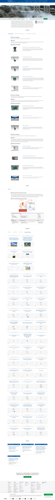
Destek (37, 482)
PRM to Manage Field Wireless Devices (14, 359)
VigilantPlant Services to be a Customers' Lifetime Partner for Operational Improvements (41, 429)
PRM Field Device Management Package (27, 348)
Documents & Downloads (39, 484)
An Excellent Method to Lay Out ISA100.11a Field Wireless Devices (13, 370)
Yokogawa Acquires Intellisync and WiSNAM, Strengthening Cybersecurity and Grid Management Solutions (14, 447)
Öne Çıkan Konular (33, 482)
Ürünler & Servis (21, 482)
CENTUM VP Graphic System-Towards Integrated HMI (14, 335)
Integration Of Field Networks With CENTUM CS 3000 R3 (41, 288)
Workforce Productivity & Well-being (16, 484)
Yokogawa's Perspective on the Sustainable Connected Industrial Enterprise (27, 264)
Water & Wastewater (10, 490)
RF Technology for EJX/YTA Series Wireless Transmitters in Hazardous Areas (41, 323)
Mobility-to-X (9, 492)
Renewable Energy (10, 486)
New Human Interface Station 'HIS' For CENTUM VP (41, 335)
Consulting (20, 486)
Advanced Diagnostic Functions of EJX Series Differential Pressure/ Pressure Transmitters (41, 311)
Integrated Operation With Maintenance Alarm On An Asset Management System (41, 393)
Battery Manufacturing (10, 491)
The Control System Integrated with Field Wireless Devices (14, 428)
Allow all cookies (48, 494)
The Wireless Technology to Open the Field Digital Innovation (27, 428)
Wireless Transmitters (25, 66)
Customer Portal (38, 487)
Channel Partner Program (38, 489)
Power (8, 485)
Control (20, 484)
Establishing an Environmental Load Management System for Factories (14, 381)
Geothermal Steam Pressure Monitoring (14, 252)
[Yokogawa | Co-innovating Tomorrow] (10, 1)
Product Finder (38, 486)
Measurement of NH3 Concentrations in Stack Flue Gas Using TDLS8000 (27, 252)
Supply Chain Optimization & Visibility (16, 491)
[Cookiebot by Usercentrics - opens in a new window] (5, 498)
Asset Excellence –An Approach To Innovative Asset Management (27, 370)
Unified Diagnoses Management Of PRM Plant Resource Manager (27, 359)
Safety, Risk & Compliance (15, 485)
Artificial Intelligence (33, 489)
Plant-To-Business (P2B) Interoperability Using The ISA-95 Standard (41, 405)
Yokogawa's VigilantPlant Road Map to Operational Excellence (14, 264)
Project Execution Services (21, 487)
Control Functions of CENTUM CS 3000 (14, 287)
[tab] (10, 34)
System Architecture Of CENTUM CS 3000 (27, 299)
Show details (34, 498)
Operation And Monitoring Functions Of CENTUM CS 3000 (14, 299)
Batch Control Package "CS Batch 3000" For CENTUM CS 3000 (27, 276)
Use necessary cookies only (48, 496)
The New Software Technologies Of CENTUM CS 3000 (41, 299)
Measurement (20, 485)
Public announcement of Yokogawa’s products (21, 490)
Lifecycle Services (21, 488)
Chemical (9, 484)
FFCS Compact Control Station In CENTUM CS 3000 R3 (27, 311)
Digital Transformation (33, 488)
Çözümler (15, 482)
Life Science (20, 489)
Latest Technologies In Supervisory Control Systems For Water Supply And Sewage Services (14, 405)
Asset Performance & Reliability (16, 486)
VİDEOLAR (26, 485)
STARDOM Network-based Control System (28, 165)
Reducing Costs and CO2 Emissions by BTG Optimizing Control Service (27, 417)
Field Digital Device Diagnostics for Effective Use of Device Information (41, 381)
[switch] (19, 498)
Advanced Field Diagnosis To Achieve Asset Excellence (41, 359)
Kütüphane (26, 482)
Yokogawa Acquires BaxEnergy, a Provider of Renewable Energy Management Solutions (27, 447)
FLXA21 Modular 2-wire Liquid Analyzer (27, 76)
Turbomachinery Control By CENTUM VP (14, 348)
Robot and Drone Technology (32, 490)
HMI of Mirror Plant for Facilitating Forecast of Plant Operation (27, 393)
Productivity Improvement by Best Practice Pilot (14, 417)
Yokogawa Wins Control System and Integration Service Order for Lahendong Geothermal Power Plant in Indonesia (14, 459)
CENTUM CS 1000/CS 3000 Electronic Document (14, 311)
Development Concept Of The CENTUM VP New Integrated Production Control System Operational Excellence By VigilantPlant (27, 335)
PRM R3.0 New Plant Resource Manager (41, 348)
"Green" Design (41, 370)
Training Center (38, 485)
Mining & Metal (9, 487)
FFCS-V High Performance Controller (27, 381)
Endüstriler (9, 482)
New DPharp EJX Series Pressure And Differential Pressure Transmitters (27, 323)
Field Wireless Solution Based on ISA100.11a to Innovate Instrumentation (14, 393)
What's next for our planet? (33, 484)
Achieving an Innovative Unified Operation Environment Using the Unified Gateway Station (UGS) (14, 276)
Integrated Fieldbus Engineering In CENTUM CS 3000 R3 (27, 288)
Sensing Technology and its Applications (33, 492)
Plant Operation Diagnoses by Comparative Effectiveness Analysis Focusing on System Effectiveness (27, 405)
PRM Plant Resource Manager (26, 86)
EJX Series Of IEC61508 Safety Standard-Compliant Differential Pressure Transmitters (14, 323)
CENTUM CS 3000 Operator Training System (41, 276)
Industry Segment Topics (33, 485)
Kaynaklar (26, 484)
